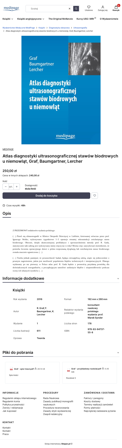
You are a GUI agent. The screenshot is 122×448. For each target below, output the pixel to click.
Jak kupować (10, 411)
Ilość (5, 181)
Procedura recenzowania (56, 407)
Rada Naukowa (51, 398)
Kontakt (6, 427)
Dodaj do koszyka (46, 195)
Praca (6, 434)
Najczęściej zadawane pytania (100, 411)
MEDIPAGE (8, 149)
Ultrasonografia (80, 28)
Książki (42, 28)
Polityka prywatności (13, 404)
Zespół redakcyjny (52, 414)
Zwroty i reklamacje (13, 407)
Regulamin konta (11, 401)
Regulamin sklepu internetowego (19, 398)
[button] (76, 8)
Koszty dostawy (92, 401)
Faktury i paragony (94, 398)
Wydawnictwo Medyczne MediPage (19, 28)
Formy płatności (92, 407)
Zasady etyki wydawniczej (57, 411)
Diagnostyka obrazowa (59, 28)
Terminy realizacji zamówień (98, 404)
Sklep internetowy (57, 444)
